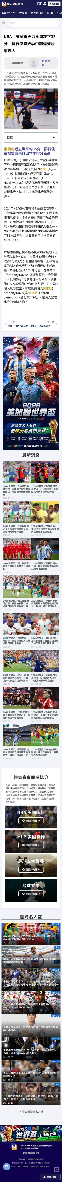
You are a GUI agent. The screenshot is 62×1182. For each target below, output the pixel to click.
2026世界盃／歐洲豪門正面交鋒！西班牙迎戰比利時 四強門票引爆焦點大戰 (46, 489)
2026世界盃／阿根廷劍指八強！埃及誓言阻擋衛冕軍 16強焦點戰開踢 (46, 566)
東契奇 (9, 148)
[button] (8, 13)
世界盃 (23, 13)
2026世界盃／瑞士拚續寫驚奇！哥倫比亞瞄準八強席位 (16, 566)
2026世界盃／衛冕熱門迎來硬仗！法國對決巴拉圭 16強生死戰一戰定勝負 (44, 677)
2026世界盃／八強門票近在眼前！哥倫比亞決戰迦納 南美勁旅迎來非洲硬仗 (46, 715)
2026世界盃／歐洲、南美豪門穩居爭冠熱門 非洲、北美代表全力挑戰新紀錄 (16, 677)
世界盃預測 (37, 13)
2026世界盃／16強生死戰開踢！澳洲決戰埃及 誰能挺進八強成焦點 (44, 752)
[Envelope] (6, 1166)
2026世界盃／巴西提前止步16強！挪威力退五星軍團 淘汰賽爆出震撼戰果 (46, 529)
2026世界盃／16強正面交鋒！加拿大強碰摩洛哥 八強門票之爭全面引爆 (16, 715)
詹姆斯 (32, 292)
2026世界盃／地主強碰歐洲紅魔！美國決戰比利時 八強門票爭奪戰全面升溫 (16, 603)
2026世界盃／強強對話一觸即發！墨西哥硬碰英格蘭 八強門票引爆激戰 (17, 640)
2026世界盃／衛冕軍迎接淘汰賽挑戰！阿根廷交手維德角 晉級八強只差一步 (16, 752)
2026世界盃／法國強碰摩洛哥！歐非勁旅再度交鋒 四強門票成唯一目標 (16, 529)
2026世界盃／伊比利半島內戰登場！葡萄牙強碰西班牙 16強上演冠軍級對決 (44, 603)
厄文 (43, 169)
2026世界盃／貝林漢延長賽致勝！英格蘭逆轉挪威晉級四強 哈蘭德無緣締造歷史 (16, 490)
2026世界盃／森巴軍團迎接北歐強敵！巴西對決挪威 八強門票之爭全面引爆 (46, 640)
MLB (50, 13)
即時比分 (7, 13)
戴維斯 (47, 288)
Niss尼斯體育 (15, 4)
